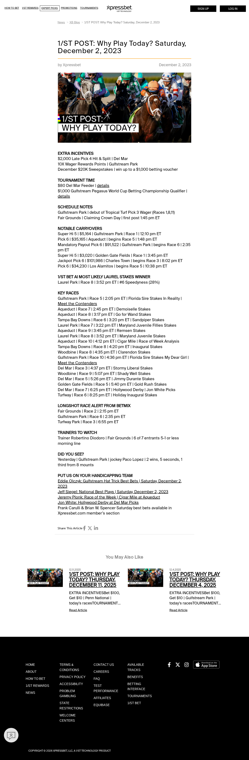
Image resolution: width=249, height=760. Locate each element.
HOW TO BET (35, 678)
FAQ (97, 678)
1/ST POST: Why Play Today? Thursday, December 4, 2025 (194, 579)
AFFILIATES (102, 698)
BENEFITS (135, 677)
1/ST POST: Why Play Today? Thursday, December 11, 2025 (94, 579)
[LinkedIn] (96, 528)
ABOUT (31, 671)
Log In (233, 9)
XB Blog (74, 22)
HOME (30, 664)
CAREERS (101, 671)
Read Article (78, 610)
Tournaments (89, 8)
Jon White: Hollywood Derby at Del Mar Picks (98, 502)
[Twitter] (90, 528)
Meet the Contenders (77, 303)
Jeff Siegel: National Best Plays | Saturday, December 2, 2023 (113, 491)
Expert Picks (49, 8)
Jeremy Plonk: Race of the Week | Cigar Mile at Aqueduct (109, 497)
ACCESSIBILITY (71, 684)
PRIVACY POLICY (73, 677)
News (61, 22)
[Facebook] (84, 528)
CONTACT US (104, 664)
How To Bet (11, 8)
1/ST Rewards (30, 8)
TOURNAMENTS (139, 696)
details (103, 185)
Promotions (69, 8)
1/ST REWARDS (37, 685)
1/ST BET (134, 703)
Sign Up (203, 9)
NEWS (30, 692)
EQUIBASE (102, 705)
